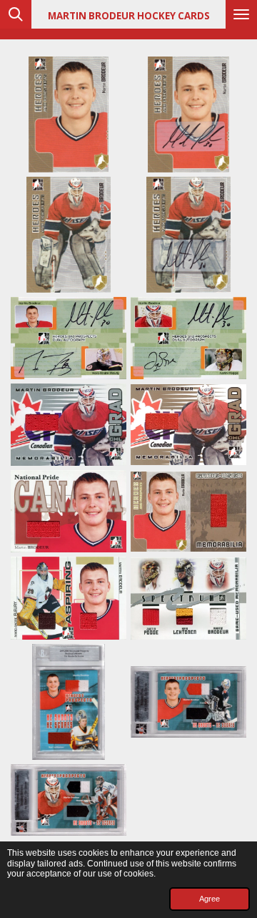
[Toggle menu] (241, 14)
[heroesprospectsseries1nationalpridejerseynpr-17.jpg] (68, 511)
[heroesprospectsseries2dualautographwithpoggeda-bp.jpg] (188, 338)
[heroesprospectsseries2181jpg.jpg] (68, 235)
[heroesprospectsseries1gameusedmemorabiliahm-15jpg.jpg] (188, 511)
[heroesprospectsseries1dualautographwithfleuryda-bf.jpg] (68, 338)
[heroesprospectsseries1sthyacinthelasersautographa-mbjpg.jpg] (188, 114)
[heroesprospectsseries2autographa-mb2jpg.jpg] (188, 235)
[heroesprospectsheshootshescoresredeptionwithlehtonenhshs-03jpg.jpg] (68, 702)
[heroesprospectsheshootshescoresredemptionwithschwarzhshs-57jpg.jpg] (68, 799)
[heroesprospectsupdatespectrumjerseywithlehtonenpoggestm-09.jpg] (188, 598)
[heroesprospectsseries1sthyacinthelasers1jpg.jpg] (68, 114)
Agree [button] (209, 898)
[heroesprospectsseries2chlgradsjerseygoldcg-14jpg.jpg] (188, 424)
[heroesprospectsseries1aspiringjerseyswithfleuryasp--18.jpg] (68, 598)
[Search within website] (15, 14)
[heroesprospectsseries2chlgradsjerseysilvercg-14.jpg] (68, 424)
